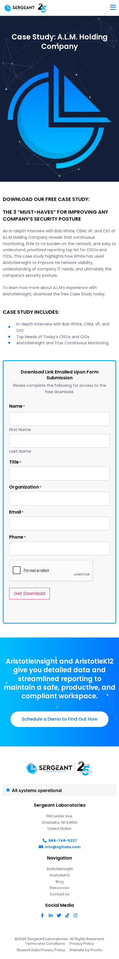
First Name (20, 429)
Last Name (20, 450)
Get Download (29, 593)
